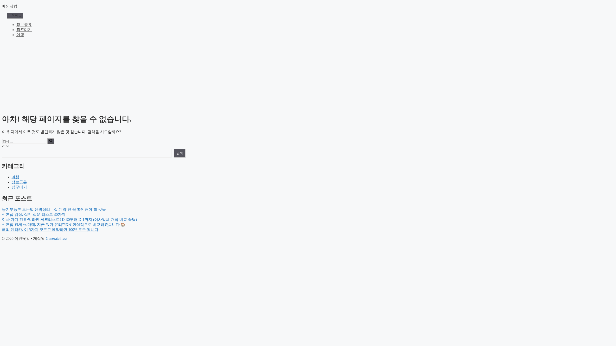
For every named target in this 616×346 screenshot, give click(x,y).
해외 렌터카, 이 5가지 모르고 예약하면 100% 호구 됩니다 (50, 230)
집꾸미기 (24, 30)
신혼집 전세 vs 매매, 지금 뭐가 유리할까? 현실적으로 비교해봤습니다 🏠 (63, 224)
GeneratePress (56, 238)
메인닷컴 (9, 6)
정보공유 (24, 25)
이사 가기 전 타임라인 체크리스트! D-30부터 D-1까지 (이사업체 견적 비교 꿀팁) (69, 219)
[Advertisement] (308, 75)
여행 (20, 35)
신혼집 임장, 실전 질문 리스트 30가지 (33, 214)
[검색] (50, 141)
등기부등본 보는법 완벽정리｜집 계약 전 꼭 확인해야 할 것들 (54, 209)
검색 (6, 146)
